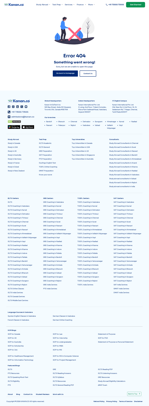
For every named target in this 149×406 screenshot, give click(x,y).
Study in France (14, 163)
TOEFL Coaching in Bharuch (88, 269)
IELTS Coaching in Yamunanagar (20, 265)
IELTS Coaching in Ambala (18, 269)
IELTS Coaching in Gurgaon (18, 281)
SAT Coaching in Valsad (123, 273)
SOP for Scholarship (16, 346)
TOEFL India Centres (85, 285)
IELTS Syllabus (58, 377)
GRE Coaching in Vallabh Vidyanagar (57, 234)
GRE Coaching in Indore (52, 249)
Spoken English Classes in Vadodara (22, 316)
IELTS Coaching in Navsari (18, 230)
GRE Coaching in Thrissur (53, 214)
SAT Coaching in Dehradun (124, 210)
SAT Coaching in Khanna (123, 245)
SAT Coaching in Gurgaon (123, 277)
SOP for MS (57, 350)
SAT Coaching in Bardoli (123, 257)
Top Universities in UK (80, 151)
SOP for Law (57, 334)
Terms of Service (125, 401)
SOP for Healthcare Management (21, 356)
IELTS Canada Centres (16, 297)
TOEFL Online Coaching (48, 167)
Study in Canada (14, 143)
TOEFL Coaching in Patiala (87, 253)
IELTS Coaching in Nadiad (17, 245)
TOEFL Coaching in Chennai (88, 218)
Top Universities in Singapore (83, 155)
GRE (54, 369)
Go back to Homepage (65, 73)
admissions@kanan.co (22, 117)
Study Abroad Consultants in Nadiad (123, 171)
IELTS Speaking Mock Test (18, 377)
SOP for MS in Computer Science (66, 356)
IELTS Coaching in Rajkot (17, 285)
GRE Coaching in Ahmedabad (54, 230)
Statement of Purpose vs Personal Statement (115, 342)
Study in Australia (14, 155)
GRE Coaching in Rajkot (52, 281)
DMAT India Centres (121, 293)
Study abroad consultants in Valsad (122, 179)
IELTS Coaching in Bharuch (18, 273)
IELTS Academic (45, 143)
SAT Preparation (45, 155)
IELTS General (44, 147)
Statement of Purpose (106, 334)
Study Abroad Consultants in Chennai (123, 143)
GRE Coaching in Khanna (52, 245)
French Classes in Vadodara (18, 320)
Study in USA (13, 147)
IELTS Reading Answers (62, 373)
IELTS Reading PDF (105, 369)
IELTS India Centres (15, 293)
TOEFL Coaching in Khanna (87, 245)
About (10, 394)
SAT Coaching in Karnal (122, 206)
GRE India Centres (50, 285)
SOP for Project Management (64, 360)
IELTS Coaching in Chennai (18, 222)
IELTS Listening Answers (107, 373)
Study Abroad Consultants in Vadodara (124, 175)
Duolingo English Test (47, 163)
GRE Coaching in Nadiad (52, 241)
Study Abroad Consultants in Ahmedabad (125, 159)
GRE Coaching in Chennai (53, 218)
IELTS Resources (59, 381)
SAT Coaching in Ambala (123, 265)
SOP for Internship (60, 338)
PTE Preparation (45, 159)
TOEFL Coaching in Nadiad (87, 241)
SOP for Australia (14, 342)
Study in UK (12, 151)
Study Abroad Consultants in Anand (123, 163)
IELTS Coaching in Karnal (17, 210)
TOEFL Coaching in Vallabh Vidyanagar (92, 234)
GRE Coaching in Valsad (52, 273)
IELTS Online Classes (16, 289)
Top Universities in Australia (82, 159)
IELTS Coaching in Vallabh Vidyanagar (22, 238)
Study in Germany (14, 159)
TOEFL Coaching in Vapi (86, 238)
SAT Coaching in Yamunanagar (125, 261)
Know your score (45, 175)
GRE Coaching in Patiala (52, 253)
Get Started (135, 4)
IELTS (10, 202)
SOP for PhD (103, 338)
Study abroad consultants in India (122, 186)
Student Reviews (42, 394)
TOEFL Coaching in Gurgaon (88, 277)
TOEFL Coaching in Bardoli (87, 257)
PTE (9, 385)
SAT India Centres (121, 285)
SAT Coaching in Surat (122, 222)
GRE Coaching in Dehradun (53, 210)
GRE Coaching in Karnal (52, 206)
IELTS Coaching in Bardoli (17, 261)
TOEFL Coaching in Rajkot (87, 281)
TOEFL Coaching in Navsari (87, 226)
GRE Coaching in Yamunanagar (55, 261)
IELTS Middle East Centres (18, 300)
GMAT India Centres (121, 289)
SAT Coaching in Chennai (123, 218)
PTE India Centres (50, 289)
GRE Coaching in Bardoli (52, 257)
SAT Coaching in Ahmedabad (125, 230)
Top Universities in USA (81, 147)
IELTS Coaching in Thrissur (18, 218)
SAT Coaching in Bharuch (123, 269)
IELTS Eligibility (14, 381)
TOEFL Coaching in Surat (86, 222)
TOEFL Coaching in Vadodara (88, 202)
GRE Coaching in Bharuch (53, 269)
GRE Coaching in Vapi (51, 238)
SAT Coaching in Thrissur (123, 214)
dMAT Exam (102, 385)
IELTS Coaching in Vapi (16, 241)
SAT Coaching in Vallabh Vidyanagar (127, 234)
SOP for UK (12, 338)
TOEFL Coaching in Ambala (87, 265)
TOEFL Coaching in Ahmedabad (89, 230)
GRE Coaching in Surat (51, 222)
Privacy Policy (111, 401)
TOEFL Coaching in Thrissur (88, 214)
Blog (18, 394)
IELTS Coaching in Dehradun (19, 214)
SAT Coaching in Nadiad (123, 241)
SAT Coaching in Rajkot (123, 281)
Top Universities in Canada (82, 143)
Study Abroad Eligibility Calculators (111, 381)
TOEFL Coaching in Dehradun (88, 210)
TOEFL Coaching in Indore (87, 249)
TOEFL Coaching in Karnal (87, 206)
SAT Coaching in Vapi (122, 238)
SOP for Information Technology (20, 360)
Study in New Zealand (16, 171)
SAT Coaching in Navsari (123, 226)
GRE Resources (104, 377)
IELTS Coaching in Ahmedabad (19, 234)
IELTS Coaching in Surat (17, 226)
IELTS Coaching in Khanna (18, 249)
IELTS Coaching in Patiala (17, 257)
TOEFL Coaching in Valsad (87, 273)
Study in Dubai (13, 167)
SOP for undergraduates (62, 342)
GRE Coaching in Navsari (52, 226)
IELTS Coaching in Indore (17, 253)
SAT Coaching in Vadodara (124, 202)
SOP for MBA (58, 346)
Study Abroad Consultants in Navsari (123, 151)
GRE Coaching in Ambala (52, 265)
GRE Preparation (45, 151)
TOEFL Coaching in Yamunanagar (90, 261)
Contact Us (87, 74)
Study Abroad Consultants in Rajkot (123, 183)
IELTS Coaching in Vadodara (18, 206)
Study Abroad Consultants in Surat (122, 147)
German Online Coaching (62, 320)
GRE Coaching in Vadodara (53, 202)
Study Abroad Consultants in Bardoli (123, 155)
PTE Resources (13, 373)
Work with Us (58, 394)
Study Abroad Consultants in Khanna (123, 167)
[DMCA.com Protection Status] (25, 121)
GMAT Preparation (46, 171)
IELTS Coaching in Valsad (17, 277)
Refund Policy (99, 401)
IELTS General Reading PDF (63, 385)
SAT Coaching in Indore (123, 249)
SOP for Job (12, 350)
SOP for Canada (14, 334)
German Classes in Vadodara (64, 316)
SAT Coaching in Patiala (123, 253)
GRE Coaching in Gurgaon (53, 277)
